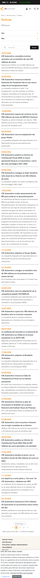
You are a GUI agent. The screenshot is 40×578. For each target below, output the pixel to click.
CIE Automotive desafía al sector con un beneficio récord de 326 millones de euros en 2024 (20, 458)
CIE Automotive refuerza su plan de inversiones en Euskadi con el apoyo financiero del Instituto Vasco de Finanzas (18, 405)
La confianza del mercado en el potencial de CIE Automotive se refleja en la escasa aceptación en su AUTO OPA (19, 335)
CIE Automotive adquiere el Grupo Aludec (18, 253)
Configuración (6, 576)
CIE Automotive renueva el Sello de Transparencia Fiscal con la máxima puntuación (16, 378)
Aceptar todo (17, 576)
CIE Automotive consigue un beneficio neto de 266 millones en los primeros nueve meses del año (19, 273)
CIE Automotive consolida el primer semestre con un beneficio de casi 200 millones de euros (17, 59)
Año (2, 33)
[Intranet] (25, 9)
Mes (2, 38)
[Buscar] (34, 47)
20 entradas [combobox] (19, 524)
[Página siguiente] (27, 527)
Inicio (2, 15)
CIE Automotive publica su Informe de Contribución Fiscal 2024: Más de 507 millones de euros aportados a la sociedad (18, 443)
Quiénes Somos (7, 539)
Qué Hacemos (7, 542)
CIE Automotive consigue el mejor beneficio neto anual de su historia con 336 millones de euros (19, 176)
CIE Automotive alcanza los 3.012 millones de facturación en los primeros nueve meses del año (19, 504)
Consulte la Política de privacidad (21, 573)
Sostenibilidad (7, 547)
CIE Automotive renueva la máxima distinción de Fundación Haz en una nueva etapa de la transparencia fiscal (18, 82)
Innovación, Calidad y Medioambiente (15, 545)
